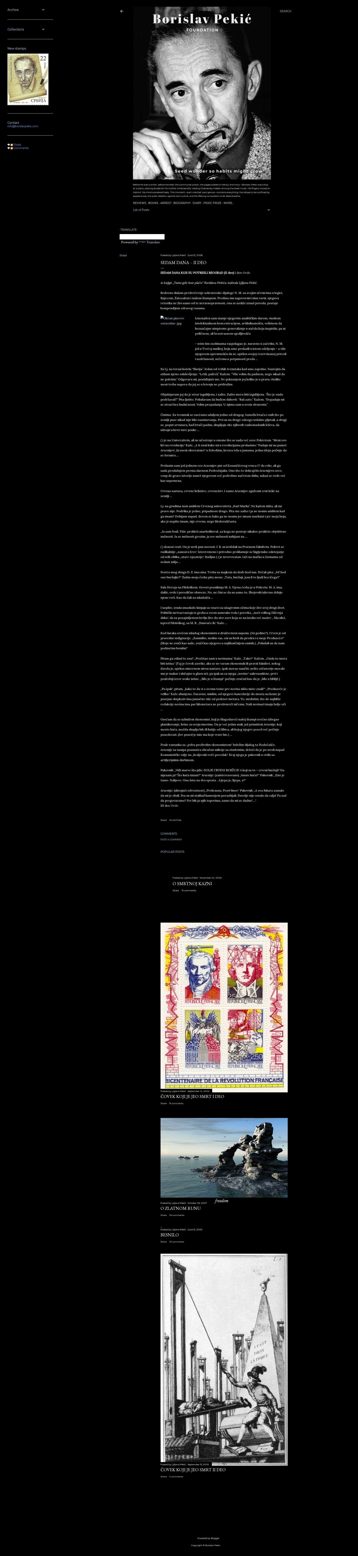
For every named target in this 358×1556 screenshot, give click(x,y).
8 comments (176, 1103)
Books (153, 203)
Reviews (139, 203)
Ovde (246, 272)
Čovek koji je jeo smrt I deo (192, 1096)
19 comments (189, 890)
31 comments (176, 1241)
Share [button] (123, 255)
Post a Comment (171, 839)
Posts (17, 144)
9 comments (176, 1476)
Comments (21, 148)
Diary (197, 203)
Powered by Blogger (208, 1538)
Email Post (175, 820)
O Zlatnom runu (181, 1208)
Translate (153, 242)
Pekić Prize (212, 203)
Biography (182, 203)
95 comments (176, 1215)
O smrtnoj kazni (192, 883)
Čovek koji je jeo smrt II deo (193, 1470)
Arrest (165, 203)
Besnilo (170, 1235)
